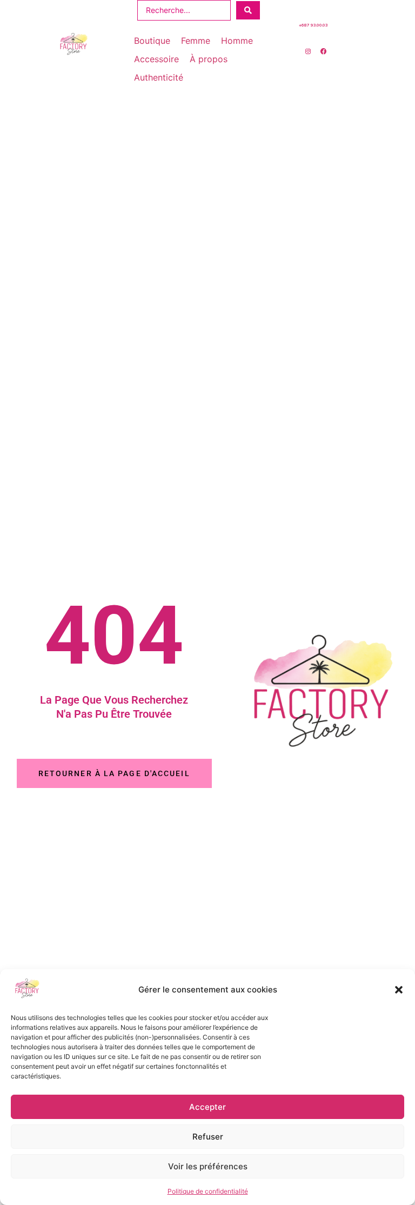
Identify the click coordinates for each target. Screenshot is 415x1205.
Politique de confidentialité (208, 1191)
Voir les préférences (207, 1166)
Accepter (207, 1107)
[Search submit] (248, 10)
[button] (398, 989)
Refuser (207, 1136)
